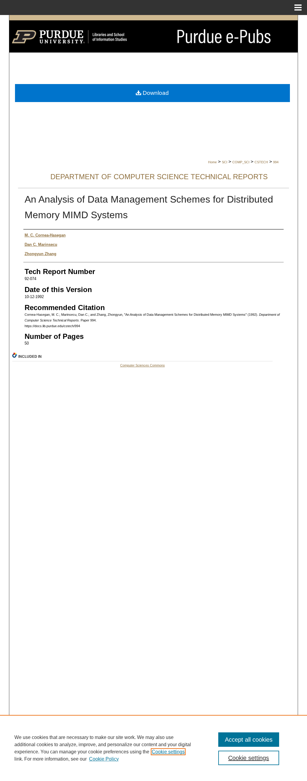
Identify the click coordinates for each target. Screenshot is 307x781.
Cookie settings (168, 751)
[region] (153, 748)
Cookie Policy (104, 758)
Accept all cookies (249, 739)
